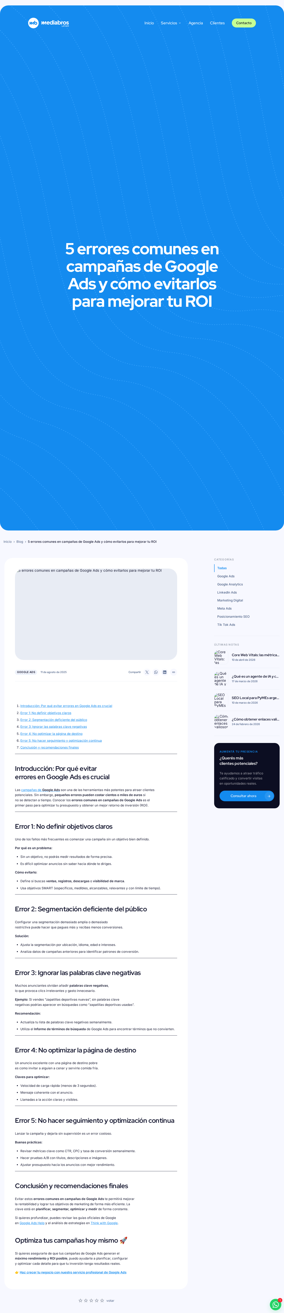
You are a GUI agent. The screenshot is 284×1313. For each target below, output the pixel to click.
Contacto (244, 23)
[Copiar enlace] (173, 672)
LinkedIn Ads (227, 592)
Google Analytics (230, 584)
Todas (222, 568)
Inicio (149, 23)
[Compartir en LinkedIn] (164, 672)
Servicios (169, 23)
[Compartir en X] (147, 672)
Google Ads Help (32, 1223)
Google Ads (226, 576)
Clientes (217, 23)
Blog (19, 542)
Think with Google (104, 1223)
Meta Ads (224, 609)
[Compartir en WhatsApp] (155, 672)
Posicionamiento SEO (233, 617)
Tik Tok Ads (226, 625)
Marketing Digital (230, 600)
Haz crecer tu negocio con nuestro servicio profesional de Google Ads (73, 1272)
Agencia (196, 23)
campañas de (40, 790)
